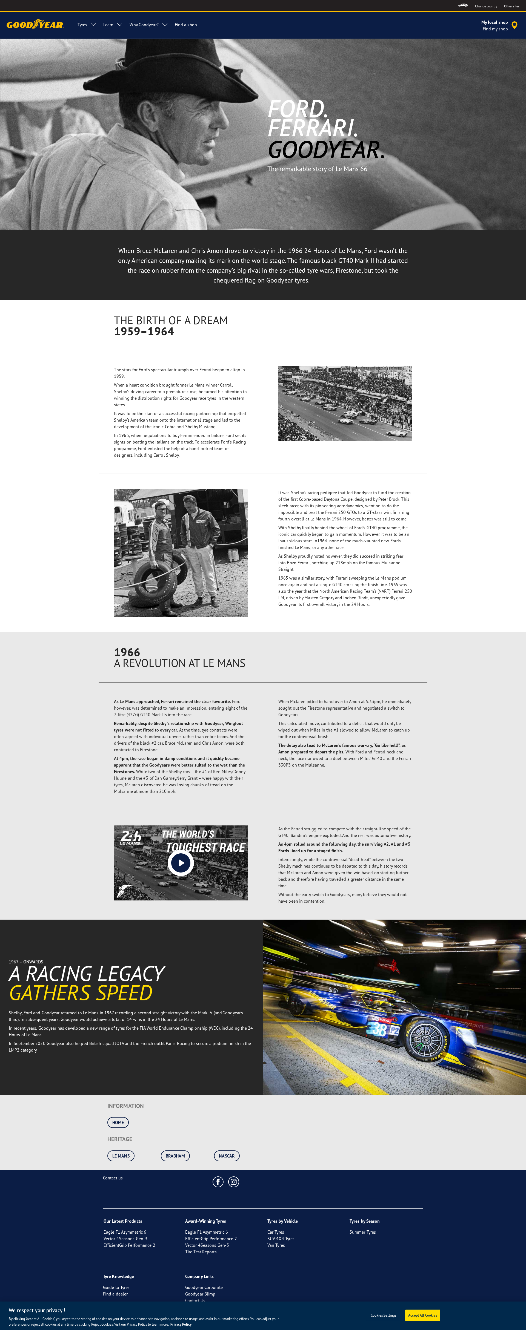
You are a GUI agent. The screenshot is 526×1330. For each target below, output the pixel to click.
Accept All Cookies (422, 1315)
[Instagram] (233, 1181)
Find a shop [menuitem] (186, 24)
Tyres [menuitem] (82, 24)
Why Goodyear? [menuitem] (144, 24)
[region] (263, 1316)
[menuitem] (463, 5)
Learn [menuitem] (108, 24)
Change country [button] (486, 6)
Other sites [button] (511, 6)
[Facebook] (218, 1181)
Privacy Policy (180, 1324)
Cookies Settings (383, 1315)
